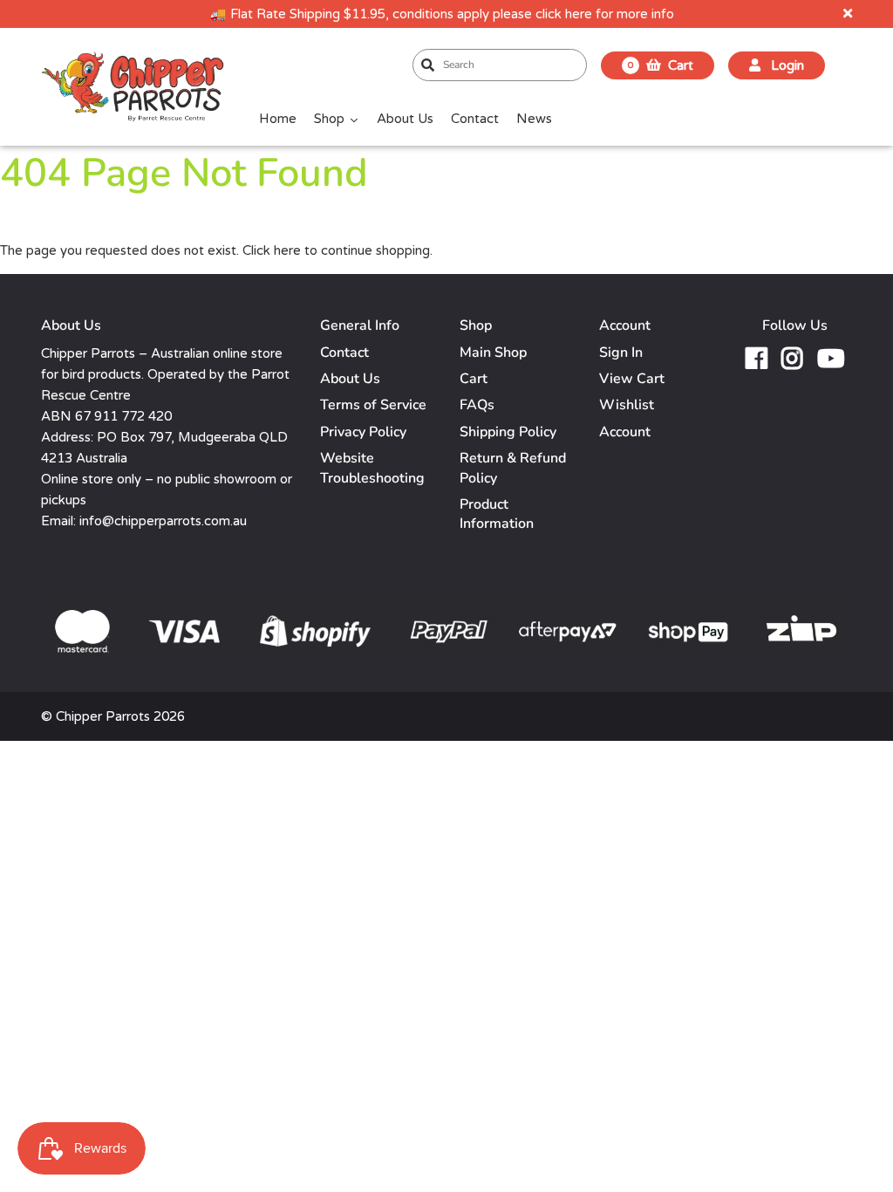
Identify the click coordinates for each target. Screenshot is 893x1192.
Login (785, 65)
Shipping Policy (508, 432)
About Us (350, 378)
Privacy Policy (363, 432)
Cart (473, 378)
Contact (344, 352)
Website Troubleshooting (372, 468)
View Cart (632, 378)
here (287, 250)
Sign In (621, 352)
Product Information (497, 514)
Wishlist (626, 404)
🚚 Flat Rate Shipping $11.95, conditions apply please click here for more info (442, 14)
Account (625, 432)
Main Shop (493, 352)
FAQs (477, 404)
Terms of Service (373, 404)
